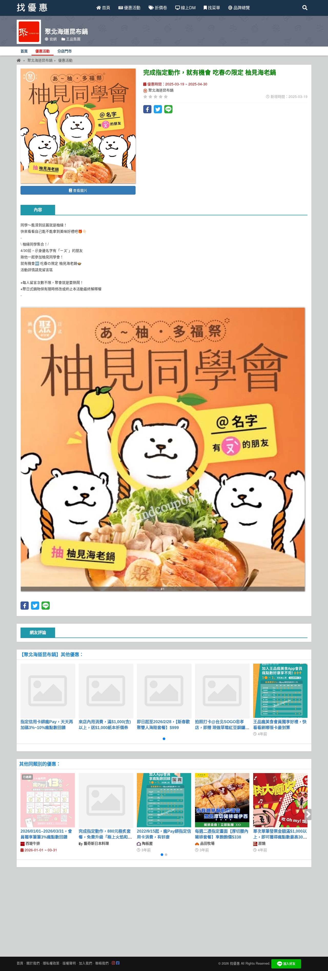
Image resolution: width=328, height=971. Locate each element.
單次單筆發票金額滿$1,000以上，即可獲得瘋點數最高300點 (280, 837)
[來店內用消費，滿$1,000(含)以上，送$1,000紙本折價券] (106, 691)
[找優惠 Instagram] (113, 963)
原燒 (261, 843)
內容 (38, 210)
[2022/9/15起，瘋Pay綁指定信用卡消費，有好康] (164, 800)
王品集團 (72, 38)
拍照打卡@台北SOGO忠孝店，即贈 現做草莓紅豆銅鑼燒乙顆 (222, 727)
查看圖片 (79, 190)
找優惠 (235, 963)
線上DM (188, 7)
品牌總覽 (241, 7)
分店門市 (64, 51)
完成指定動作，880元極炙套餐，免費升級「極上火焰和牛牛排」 (105, 837)
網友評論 (38, 632)
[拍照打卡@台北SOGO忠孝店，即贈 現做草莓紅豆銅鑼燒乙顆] (222, 691)
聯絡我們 (102, 963)
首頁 (105, 7)
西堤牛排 (32, 843)
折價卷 (160, 7)
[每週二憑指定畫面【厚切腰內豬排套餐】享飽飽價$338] (222, 800)
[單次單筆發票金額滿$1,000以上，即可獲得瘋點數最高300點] (280, 800)
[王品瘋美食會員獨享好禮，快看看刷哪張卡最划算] (280, 691)
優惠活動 (131, 7)
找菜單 (213, 7)
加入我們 (85, 963)
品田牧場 (206, 843)
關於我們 (33, 963)
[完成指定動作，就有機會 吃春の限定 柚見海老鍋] (78, 126)
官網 (52, 38)
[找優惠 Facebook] (117, 963)
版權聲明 (69, 963)
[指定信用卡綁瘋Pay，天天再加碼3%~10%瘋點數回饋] (47, 691)
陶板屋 (147, 843)
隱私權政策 (51, 963)
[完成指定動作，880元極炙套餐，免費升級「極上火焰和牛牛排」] (106, 800)
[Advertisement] (164, 910)
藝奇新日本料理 (96, 843)
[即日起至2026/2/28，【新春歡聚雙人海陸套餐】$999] (164, 691)
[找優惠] (19, 60)
